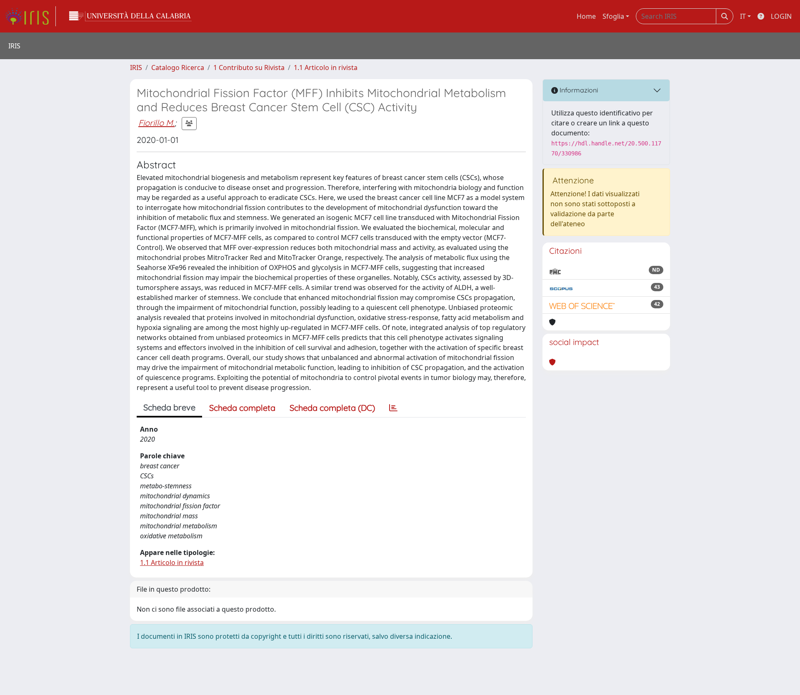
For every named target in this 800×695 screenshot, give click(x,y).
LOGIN (781, 16)
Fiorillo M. (156, 123)
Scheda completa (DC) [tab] (332, 407)
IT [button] (743, 16)
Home (586, 16)
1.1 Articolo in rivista (326, 67)
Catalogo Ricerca (177, 67)
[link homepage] (30, 16)
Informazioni (578, 90)
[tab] (393, 408)
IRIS (136, 67)
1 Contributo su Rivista (249, 67)
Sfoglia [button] (613, 16)
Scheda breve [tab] (169, 407)
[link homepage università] (130, 16)
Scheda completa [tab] (242, 407)
